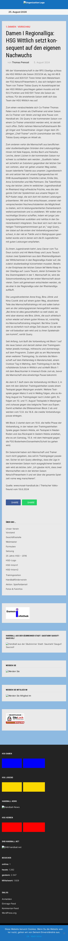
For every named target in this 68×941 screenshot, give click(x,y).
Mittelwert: (7, 880)
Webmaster (11, 542)
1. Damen (11, 26)
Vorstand (10, 532)
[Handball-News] (11, 807)
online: (5, 864)
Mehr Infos (36, 936)
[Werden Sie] (13, 671)
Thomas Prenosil (20, 62)
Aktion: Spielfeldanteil (16, 584)
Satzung (10, 551)
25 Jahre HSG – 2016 (16, 556)
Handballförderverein (16, 579)
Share (14, 502)
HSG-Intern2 (12, 569)
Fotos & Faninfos (14, 589)
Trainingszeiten (13, 575)
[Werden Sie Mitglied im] (18, 695)
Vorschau (24, 26)
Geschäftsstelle (13, 537)
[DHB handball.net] (12, 847)
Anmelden (7, 899)
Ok (28, 936)
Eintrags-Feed (9, 903)
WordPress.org (9, 913)
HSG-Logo (11, 560)
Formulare (11, 546)
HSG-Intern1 (12, 565)
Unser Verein (12, 528)
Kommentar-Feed (10, 908)
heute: (5, 869)
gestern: (6, 875)
